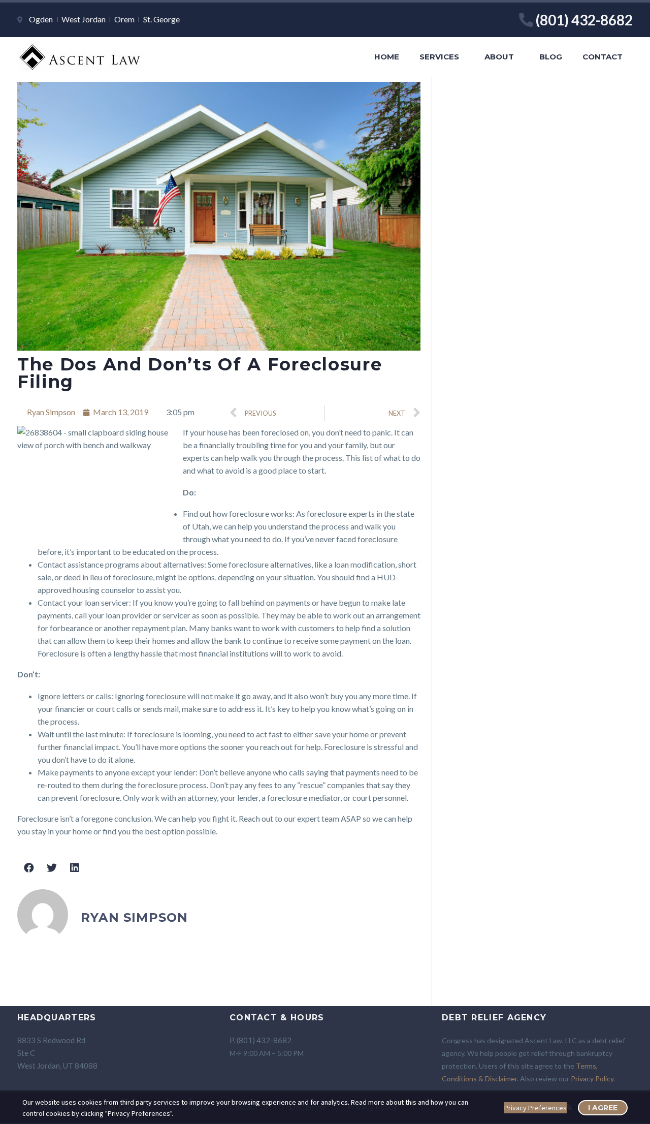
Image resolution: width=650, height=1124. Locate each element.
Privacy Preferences (535, 1107)
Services (439, 56)
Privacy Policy (592, 1078)
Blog (550, 56)
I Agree (603, 1107)
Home (386, 56)
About (499, 56)
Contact (602, 56)
